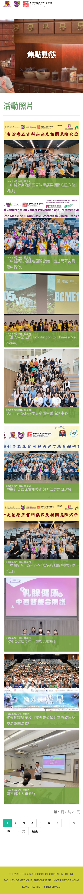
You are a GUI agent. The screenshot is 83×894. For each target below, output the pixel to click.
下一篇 (20, 831)
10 (8, 831)
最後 (35, 831)
